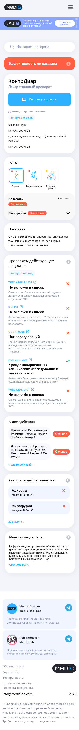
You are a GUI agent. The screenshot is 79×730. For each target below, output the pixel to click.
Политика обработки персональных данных (18, 685)
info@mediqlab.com (17, 694)
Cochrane (16, 331)
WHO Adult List (20, 282)
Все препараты (13, 677)
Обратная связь (13, 666)
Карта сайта (11, 672)
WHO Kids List (19, 389)
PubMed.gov (18, 360)
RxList (13, 307)
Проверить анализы (65, 23)
